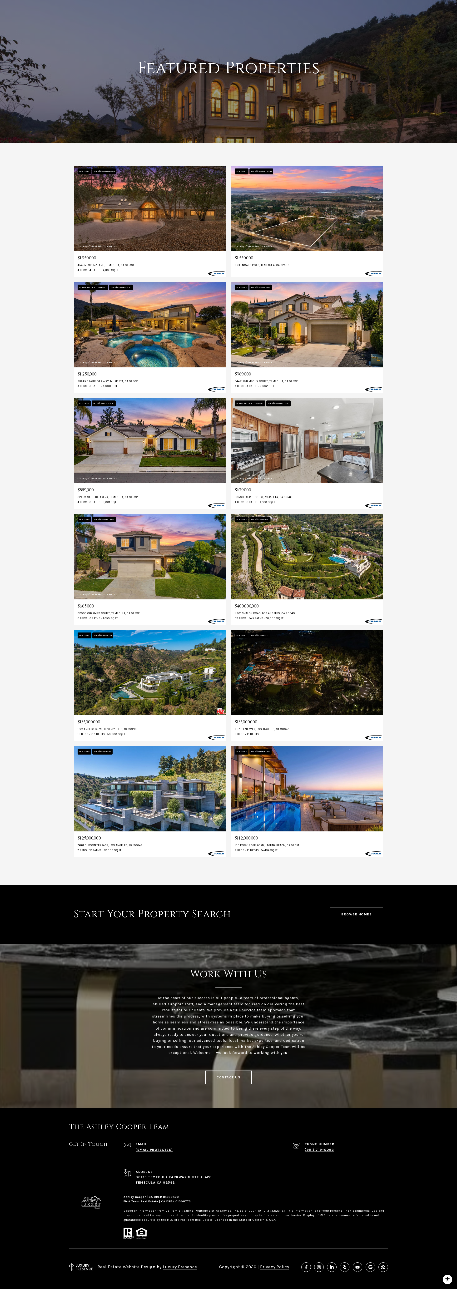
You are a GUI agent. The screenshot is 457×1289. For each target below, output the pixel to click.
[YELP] (344, 1267)
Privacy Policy (274, 1266)
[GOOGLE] (370, 1267)
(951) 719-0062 (319, 1150)
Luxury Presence (180, 1266)
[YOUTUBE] (357, 1267)
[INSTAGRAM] (319, 1267)
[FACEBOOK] (306, 1267)
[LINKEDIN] (332, 1267)
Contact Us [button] (228, 1077)
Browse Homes (356, 914)
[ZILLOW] (383, 1267)
